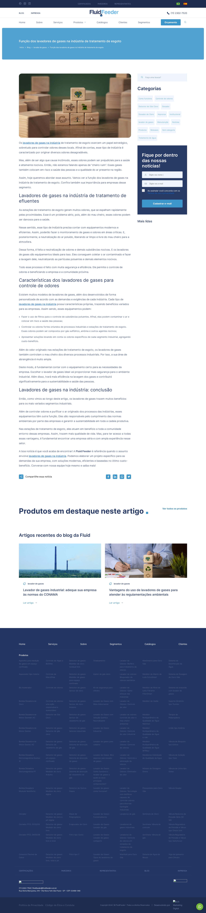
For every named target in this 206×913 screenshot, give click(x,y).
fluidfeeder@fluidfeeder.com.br (45, 888)
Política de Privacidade (31, 905)
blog (146, 871)
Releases (154, 130)
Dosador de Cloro (146, 114)
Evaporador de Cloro (78, 824)
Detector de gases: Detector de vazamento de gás (54, 744)
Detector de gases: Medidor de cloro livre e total (54, 838)
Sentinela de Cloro (151, 814)
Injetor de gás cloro (101, 674)
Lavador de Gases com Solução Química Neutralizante (103, 717)
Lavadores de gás (127, 814)
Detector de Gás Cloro (148, 106)
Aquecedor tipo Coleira (29, 674)
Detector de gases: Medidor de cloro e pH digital (54, 817)
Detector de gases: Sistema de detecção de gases (78, 758)
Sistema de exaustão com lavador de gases (178, 690)
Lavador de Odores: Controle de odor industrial (127, 731)
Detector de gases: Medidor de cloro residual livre (77, 663)
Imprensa (35, 13)
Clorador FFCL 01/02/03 (29, 824)
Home (22, 22)
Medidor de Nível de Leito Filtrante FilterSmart (151, 690)
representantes (108, 871)
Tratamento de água (147, 138)
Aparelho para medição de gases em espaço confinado (29, 663)
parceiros (66, 871)
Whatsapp (199, 906)
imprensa (182, 871)
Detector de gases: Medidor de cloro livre (54, 827)
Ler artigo (28, 602)
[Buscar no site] (185, 22)
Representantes (122, 4)
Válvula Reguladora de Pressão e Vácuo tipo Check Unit (177, 827)
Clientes (123, 22)
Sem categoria (168, 130)
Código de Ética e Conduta (59, 905)
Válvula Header (175, 788)
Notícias (175, 122)
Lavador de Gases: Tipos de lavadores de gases (103, 857)
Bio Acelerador (25, 687)
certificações (26, 871)
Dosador (165, 106)
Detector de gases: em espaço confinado (54, 758)
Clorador (22, 814)
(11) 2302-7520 (179, 13)
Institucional (175, 114)
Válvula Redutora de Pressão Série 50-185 (177, 817)
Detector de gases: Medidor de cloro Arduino (54, 771)
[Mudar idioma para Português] (178, 3)
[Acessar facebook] (20, 3)
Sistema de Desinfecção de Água (175, 663)
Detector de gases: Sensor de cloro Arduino (77, 704)
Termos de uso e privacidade (161, 193)
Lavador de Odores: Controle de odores (127, 744)
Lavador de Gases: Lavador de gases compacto (101, 838)
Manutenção (162, 122)
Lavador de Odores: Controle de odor (127, 704)
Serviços (58, 22)
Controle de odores (164, 98)
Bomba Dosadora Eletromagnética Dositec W (29, 758)
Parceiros (102, 4)
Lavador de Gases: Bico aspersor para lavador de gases (103, 758)
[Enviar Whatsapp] (122, 476)
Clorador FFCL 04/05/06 (29, 835)
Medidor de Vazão (150, 701)
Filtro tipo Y (74, 854)
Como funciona (145, 98)
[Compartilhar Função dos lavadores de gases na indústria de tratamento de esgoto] (108, 476)
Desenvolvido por (163, 905)
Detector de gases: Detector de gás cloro (54, 731)
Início (22, 47)
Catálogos (102, 22)
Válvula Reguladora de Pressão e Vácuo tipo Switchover (177, 838)
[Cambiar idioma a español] (185, 3)
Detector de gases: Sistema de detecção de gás (78, 744)
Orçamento (171, 22)
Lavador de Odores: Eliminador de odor (128, 771)
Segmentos (144, 22)
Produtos (78, 22)
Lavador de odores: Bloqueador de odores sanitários (128, 677)
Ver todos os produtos (174, 508)
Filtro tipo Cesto (76, 835)
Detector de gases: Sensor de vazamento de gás (77, 717)
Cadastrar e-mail (162, 203)
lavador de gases (40, 47)
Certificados (84, 4)
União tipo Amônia (177, 728)
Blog (21, 13)
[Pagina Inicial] (104, 15)
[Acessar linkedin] (29, 3)
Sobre (39, 22)
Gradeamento (99, 660)
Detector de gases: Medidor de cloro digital (54, 791)
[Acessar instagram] (25, 3)
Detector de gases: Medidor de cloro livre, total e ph (54, 857)
